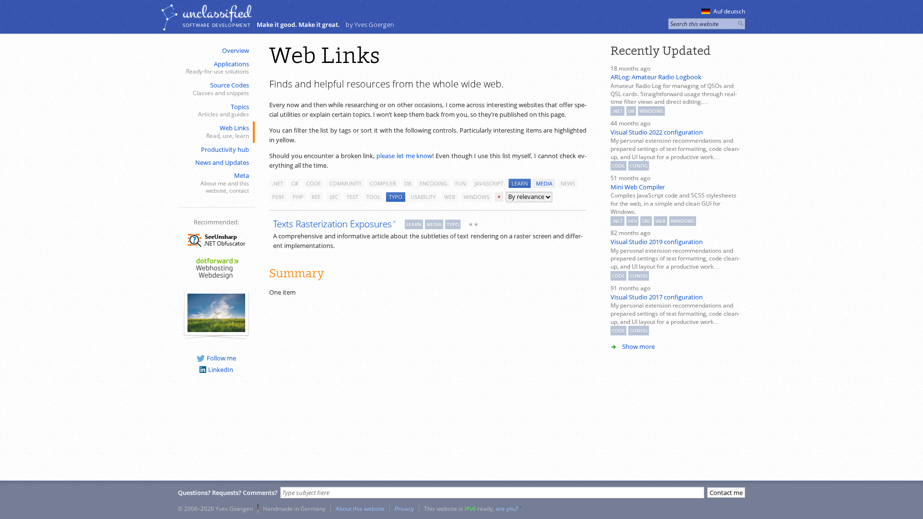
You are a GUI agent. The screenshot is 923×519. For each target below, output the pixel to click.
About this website (360, 508)
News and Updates (222, 162)
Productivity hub (225, 149)
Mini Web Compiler (638, 187)
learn (519, 183)
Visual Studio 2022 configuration (657, 132)
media (544, 183)
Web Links (227, 131)
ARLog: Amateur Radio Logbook (656, 77)
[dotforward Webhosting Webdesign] (216, 279)
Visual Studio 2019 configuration (657, 241)
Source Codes (221, 89)
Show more (638, 346)
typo (395, 196)
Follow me (221, 358)
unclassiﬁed (217, 13)
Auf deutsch (729, 11)
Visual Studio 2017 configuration (657, 297)
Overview (235, 50)
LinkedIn (220, 369)
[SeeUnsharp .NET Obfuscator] (216, 248)
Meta (224, 182)
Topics (223, 110)
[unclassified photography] (216, 329)
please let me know (404, 155)
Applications (217, 67)
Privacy (404, 508)
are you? (507, 508)
